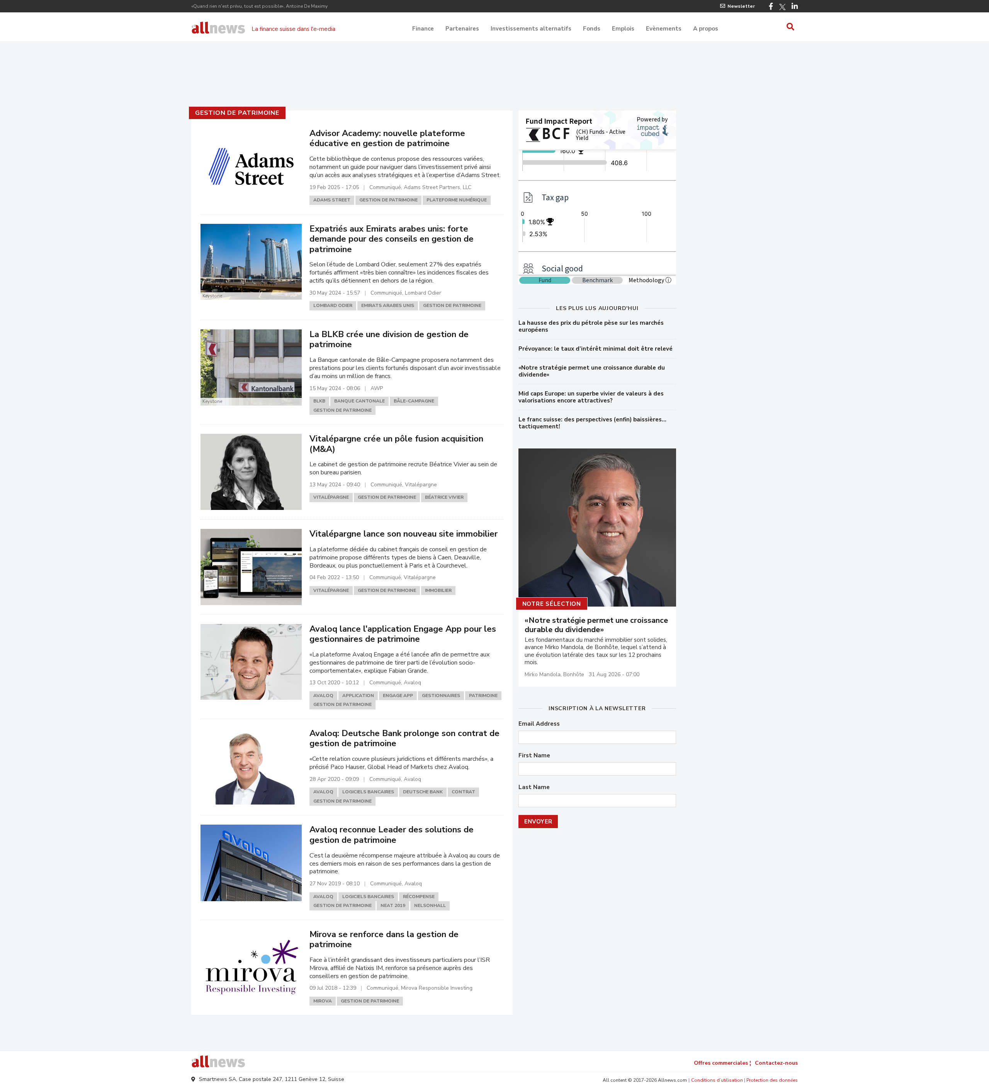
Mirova (322, 1001)
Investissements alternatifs (531, 28)
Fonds (591, 28)
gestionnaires (441, 695)
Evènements (663, 28)
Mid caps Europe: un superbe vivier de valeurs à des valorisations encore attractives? (591, 397)
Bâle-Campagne (414, 401)
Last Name (534, 787)
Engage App (398, 695)
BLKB (319, 401)
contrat (463, 792)
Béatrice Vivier (444, 497)
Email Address (539, 724)
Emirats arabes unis (387, 305)
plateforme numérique (457, 200)
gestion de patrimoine (237, 113)
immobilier (438, 590)
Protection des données (772, 1080)
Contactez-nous (776, 1063)
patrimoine (483, 695)
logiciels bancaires (368, 792)
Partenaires (462, 28)
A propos (705, 28)
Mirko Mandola (543, 674)
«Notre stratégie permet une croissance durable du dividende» (591, 371)
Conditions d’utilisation (717, 1080)
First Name (534, 755)
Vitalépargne (331, 497)
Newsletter (741, 6)
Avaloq (323, 695)
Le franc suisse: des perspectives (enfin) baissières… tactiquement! (592, 423)
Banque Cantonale (359, 401)
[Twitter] (782, 7)
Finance (423, 28)
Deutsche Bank (423, 792)
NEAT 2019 (393, 905)
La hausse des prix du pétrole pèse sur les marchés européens (591, 326)
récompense (419, 896)
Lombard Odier (332, 305)
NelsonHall (430, 905)
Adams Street (331, 200)
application (358, 695)
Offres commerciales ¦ (722, 1063)
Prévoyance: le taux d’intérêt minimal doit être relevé (595, 348)
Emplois (623, 28)
